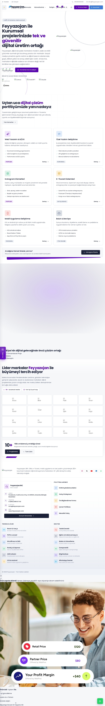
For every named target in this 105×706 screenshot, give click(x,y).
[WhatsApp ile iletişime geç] (100, 701)
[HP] (40, 410)
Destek (6, 2)
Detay (44, 162)
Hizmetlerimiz (39, 7)
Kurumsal (96, 7)
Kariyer (16, 2)
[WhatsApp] (101, 471)
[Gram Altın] (91, 400)
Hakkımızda (26, 7)
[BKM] (40, 400)
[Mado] (65, 421)
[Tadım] (40, 432)
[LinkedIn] (96, 471)
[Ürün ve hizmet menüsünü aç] (4, 7)
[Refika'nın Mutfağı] (91, 421)
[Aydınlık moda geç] (71, 7)
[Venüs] (65, 432)
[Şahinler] (14, 432)
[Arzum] (14, 400)
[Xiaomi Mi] (91, 432)
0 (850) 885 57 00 (15, 502)
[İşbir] (65, 410)
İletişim (51, 7)
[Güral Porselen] (14, 410)
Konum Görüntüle (25, 516)
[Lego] (91, 410)
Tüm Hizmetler (9, 122)
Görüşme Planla (92, 252)
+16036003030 (78, 2)
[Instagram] (82, 471)
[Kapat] (1, 576)
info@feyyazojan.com (95, 2)
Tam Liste (28, 452)
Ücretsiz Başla (82, 7)
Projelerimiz (13, 452)
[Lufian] (40, 421)
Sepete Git (19, 705)
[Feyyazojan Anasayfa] (8, 471)
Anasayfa (15, 7)
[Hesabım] (66, 7)
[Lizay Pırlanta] (14, 421)
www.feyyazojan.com (16, 511)
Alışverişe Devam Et (7, 705)
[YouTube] (92, 471)
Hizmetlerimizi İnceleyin (28, 70)
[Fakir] (65, 400)
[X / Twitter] (87, 471)
